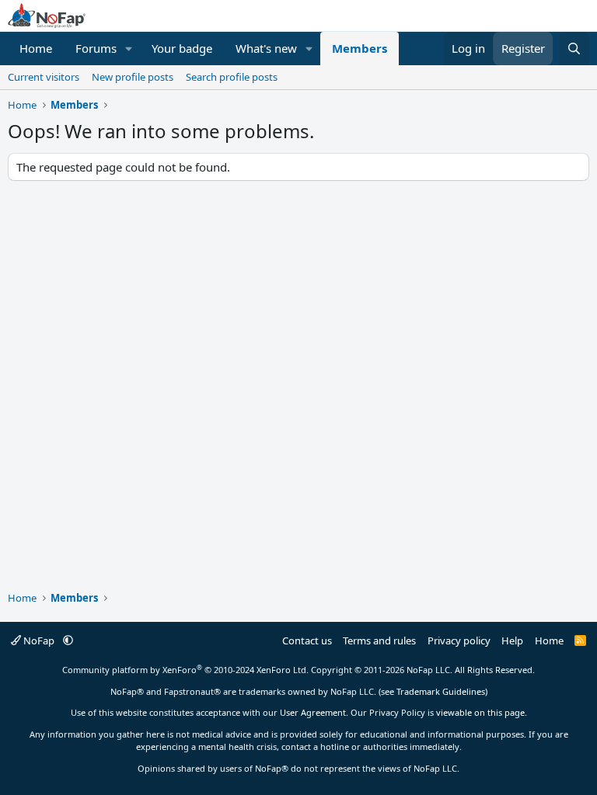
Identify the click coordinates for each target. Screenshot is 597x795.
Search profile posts (232, 77)
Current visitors (43, 77)
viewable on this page (480, 712)
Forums (96, 48)
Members (359, 48)
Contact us (307, 640)
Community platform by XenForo (185, 669)
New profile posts (132, 77)
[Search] (574, 48)
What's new (266, 48)
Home (35, 48)
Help (512, 640)
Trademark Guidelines (440, 691)
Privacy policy (459, 640)
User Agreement (313, 712)
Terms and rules (379, 640)
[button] (129, 48)
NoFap (39, 640)
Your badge (182, 48)
